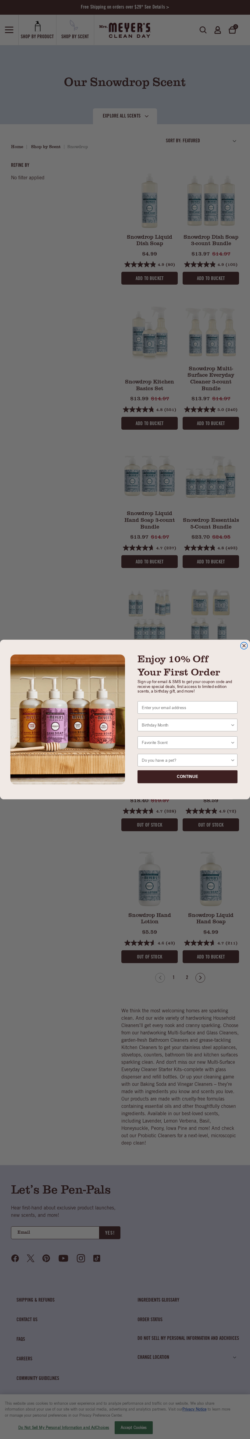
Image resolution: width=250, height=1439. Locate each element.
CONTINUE (187, 777)
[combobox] (186, 725)
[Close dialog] (244, 645)
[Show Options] (232, 725)
